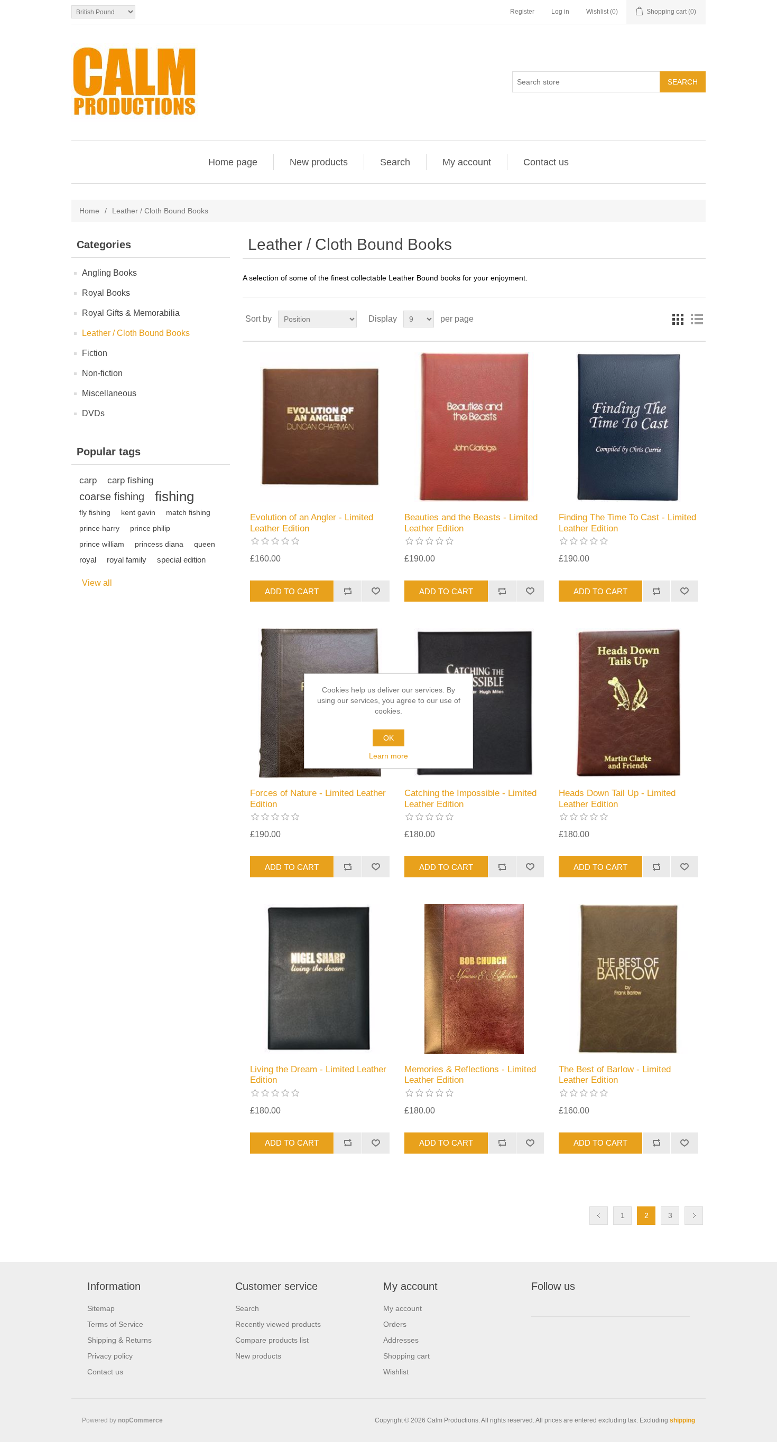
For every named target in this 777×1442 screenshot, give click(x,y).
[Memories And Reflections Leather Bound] (474, 978)
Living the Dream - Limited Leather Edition (318, 1074)
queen (204, 544)
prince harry (99, 528)
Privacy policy (110, 1356)
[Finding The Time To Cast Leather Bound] (628, 427)
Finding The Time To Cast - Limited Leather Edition (627, 522)
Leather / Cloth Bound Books (136, 333)
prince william (101, 544)
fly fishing (94, 512)
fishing (174, 496)
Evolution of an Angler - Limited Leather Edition (311, 522)
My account (466, 162)
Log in (560, 11)
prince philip (150, 528)
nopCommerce (140, 1420)
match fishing (188, 512)
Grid (677, 319)
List (696, 319)
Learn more (388, 756)
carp (88, 480)
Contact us (546, 162)
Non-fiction (102, 373)
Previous (598, 1215)
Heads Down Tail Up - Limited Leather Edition (617, 798)
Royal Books (106, 292)
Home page (232, 162)
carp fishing (130, 480)
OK (388, 738)
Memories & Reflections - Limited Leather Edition (470, 1074)
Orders (394, 1324)
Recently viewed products (278, 1324)
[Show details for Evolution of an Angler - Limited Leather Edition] (319, 427)
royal (87, 559)
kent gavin (138, 512)
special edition (181, 559)
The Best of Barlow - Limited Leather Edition (615, 1074)
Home (89, 211)
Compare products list (272, 1340)
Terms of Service (115, 1324)
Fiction (94, 353)
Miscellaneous (109, 393)
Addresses (401, 1340)
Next (693, 1215)
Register (522, 11)
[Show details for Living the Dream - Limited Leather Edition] (319, 978)
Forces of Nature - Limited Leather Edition (318, 798)
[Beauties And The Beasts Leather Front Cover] (474, 427)
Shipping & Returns (119, 1340)
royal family (126, 559)
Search (395, 162)
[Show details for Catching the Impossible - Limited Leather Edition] (474, 703)
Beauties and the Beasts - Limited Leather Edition (471, 522)
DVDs (93, 413)
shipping (682, 1420)
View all (97, 582)
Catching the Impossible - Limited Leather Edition (470, 798)
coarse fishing (111, 496)
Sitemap (101, 1308)
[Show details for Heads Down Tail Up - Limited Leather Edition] (628, 703)
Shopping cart (406, 1356)
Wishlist (396, 1372)
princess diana (159, 544)
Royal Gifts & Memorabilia (131, 312)
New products (319, 162)
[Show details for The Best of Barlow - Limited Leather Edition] (628, 978)
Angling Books (109, 272)
